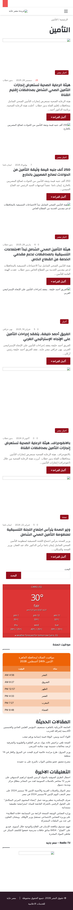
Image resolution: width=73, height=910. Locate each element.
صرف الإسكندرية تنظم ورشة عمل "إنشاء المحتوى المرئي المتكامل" (37, 800)
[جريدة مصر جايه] (18, 11)
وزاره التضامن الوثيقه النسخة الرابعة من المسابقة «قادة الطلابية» (38, 813)
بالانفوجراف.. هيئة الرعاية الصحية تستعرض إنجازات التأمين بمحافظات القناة (37, 445)
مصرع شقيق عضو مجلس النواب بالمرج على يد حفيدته (43, 761)
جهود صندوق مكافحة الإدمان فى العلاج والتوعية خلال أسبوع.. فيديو (38, 826)
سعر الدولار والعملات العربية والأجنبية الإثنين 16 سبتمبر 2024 (40, 790)
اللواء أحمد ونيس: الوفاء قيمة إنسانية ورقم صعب (46, 736)
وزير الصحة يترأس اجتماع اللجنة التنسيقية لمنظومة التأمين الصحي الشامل (38, 532)
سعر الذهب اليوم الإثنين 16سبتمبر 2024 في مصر (46, 794)
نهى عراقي (7, 329)
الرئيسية (64, 19)
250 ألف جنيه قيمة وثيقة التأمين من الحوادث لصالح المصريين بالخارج (41, 172)
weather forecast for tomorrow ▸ (36, 635)
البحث (67, 569)
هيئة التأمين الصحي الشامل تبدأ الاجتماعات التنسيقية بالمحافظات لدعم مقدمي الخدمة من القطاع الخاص (37, 254)
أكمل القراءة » (58, 117)
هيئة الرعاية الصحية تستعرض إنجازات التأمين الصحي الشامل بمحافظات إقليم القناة (39, 90)
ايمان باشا (7, 164)
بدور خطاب (8, 80)
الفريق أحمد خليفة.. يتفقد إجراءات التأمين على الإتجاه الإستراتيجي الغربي (38, 336)
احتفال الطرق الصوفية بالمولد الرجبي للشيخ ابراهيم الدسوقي (40, 777)
